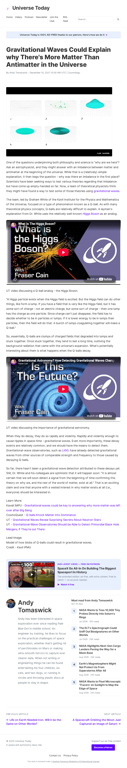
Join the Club (54, 19)
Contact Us (55, 755)
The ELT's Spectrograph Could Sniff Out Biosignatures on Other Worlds (99, 631)
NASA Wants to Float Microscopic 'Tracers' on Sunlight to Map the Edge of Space (100, 685)
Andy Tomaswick (18, 72)
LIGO (65, 450)
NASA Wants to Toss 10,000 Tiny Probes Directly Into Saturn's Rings (99, 614)
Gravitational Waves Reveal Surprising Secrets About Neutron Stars (57, 519)
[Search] (118, 19)
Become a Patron (103, 747)
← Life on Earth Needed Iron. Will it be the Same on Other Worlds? (33, 721)
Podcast (29, 17)
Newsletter (41, 17)
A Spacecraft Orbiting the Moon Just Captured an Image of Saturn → (97, 721)
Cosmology (74, 72)
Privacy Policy (71, 755)
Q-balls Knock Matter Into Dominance (51, 515)
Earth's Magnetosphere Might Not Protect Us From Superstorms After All (97, 667)
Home (9, 17)
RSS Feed (65, 19)
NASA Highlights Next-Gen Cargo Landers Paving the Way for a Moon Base (100, 649)
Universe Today (31, 8)
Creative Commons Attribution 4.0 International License (75, 761)
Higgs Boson (91, 213)
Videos (18, 17)
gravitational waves (106, 191)
